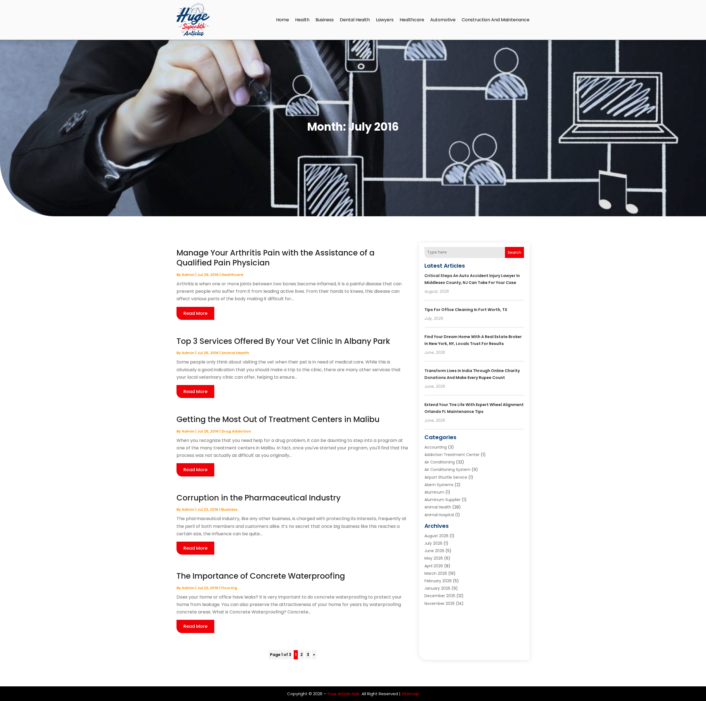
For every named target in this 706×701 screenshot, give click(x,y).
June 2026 (434, 551)
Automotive (443, 20)
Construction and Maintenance (496, 20)
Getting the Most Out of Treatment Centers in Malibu (277, 419)
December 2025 (439, 596)
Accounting (435, 447)
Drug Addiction (236, 431)
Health (302, 20)
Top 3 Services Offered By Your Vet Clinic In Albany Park (283, 341)
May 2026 (433, 558)
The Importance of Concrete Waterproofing (260, 576)
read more (195, 313)
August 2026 (436, 536)
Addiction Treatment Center (452, 454)
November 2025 (439, 603)
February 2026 (438, 581)
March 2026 (435, 573)
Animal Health (235, 352)
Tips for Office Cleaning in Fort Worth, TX (465, 309)
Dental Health (355, 20)
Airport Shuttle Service (445, 477)
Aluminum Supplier (442, 499)
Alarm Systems (438, 484)
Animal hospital (439, 515)
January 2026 (437, 588)
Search (514, 252)
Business (324, 20)
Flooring (229, 588)
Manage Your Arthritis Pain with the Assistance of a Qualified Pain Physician (275, 257)
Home (282, 20)
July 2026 (433, 543)
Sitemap (410, 694)
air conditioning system (447, 469)
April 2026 (433, 566)
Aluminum (434, 492)
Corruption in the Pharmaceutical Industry (258, 497)
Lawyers (385, 20)
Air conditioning (439, 462)
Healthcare (412, 20)
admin (188, 274)
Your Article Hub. (343, 694)
